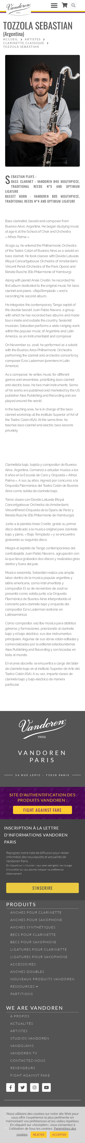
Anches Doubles (27, 972)
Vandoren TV (23, 1053)
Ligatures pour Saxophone (39, 957)
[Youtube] (46, 1087)
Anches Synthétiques (32, 927)
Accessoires (23, 964)
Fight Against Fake (30, 1075)
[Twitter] (22, 1087)
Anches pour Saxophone (36, 920)
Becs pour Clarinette (33, 935)
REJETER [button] (38, 1134)
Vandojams (22, 1046)
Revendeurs (22, 1068)
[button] (54, 5)
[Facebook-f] (10, 1087)
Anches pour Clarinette (36, 912)
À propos (20, 1016)
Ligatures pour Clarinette (38, 949)
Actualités (21, 1023)
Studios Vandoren (29, 1038)
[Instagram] (34, 1087)
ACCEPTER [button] (59, 1134)
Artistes (19, 1031)
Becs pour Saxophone (33, 942)
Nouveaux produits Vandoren (42, 979)
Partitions (21, 994)
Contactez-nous (27, 1060)
